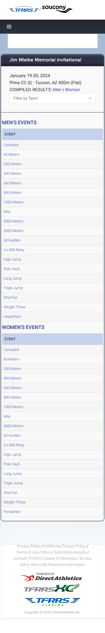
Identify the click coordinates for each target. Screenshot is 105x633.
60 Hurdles (12, 240)
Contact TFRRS (27, 558)
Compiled (11, 145)
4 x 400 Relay (14, 250)
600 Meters (13, 183)
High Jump (12, 259)
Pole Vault (12, 269)
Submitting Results (70, 552)
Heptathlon (12, 316)
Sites (46, 552)
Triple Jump (13, 288)
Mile (7, 212)
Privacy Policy (29, 546)
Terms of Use (27, 552)
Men (57, 89)
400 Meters (13, 173)
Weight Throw (15, 307)
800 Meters (13, 192)
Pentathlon (12, 512)
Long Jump (13, 278)
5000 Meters (14, 231)
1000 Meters (14, 202)
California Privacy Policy (65, 546)
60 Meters (12, 154)
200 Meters (13, 164)
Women (72, 89)
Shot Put (10, 297)
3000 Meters (14, 221)
